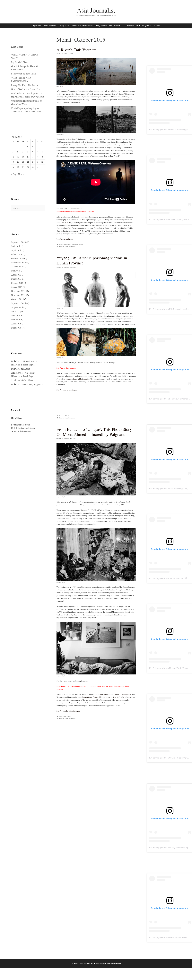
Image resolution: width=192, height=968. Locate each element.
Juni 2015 (15, 315)
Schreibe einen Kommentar (67, 246)
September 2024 (18, 242)
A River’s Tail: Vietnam (77, 49)
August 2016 (17, 266)
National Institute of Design (108, 694)
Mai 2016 (15, 270)
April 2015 (16, 323)
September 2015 (18, 303)
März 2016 (16, 278)
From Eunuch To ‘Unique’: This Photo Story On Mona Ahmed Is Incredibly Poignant (94, 431)
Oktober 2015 (17, 299)
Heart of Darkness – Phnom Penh (26, 89)
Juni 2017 (15, 246)
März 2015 (16, 327)
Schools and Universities (82, 25)
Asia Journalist (96, 10)
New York (116, 697)
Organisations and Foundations (110, 25)
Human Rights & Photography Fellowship (82, 379)
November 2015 (18, 295)
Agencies (37, 25)
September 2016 (18, 262)
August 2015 (17, 307)
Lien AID (64, 222)
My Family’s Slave (19, 62)
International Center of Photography (96, 697)
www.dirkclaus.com (23, 431)
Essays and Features (65, 244)
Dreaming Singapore (33, 384)
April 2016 (16, 274)
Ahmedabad (126, 694)
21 (23, 162)
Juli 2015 (15, 311)
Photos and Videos (77, 244)
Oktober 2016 (17, 258)
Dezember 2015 (18, 290)
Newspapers (63, 25)
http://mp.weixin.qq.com (66, 368)
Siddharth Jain (17, 380)
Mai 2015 (15, 319)
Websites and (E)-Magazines (138, 25)
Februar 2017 (17, 254)
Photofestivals (50, 25)
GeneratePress (114, 963)
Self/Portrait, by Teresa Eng (23, 73)
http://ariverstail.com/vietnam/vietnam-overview (75, 211)
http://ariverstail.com (65, 239)
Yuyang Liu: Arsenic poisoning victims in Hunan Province (92, 260)
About (157, 25)
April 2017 (16, 250)
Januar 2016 (16, 286)
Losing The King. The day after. (25, 85)
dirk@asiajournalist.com (24, 427)
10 (37, 151)
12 (13, 157)
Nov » (21, 174)
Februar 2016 (17, 282)
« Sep (13, 174)
